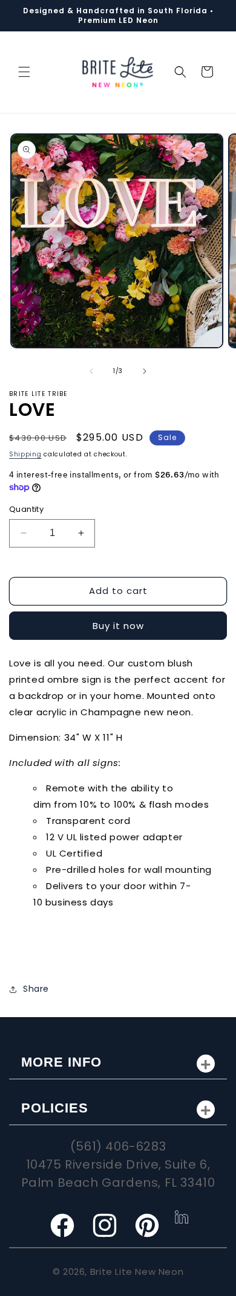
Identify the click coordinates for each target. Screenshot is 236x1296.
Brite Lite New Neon (136, 1271)
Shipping (25, 454)
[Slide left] (91, 371)
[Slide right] (144, 371)
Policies (54, 1108)
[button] (24, 72)
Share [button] (36, 989)
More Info (61, 1062)
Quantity (26, 509)
